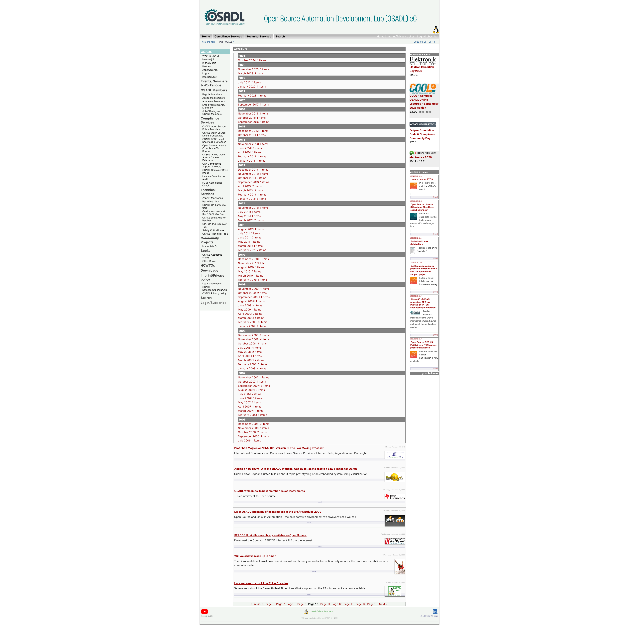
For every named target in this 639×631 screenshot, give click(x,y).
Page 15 (372, 604)
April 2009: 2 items (250, 313)
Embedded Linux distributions (419, 242)
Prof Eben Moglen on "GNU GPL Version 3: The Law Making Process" (278, 448)
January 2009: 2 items (252, 326)
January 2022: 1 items (252, 86)
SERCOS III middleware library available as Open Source (270, 535)
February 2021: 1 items (252, 95)
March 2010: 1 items (250, 275)
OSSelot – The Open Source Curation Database (213, 157)
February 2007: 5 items (252, 415)
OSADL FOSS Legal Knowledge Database (214, 140)
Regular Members (212, 94)
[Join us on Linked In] (435, 614)
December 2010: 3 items (253, 259)
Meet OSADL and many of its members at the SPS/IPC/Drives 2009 (277, 511)
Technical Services (208, 192)
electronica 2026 (421, 157)
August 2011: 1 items (251, 229)
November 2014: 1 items (253, 144)
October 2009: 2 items (252, 293)
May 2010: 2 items (249, 271)
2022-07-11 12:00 (416, 263)
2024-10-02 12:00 (416, 176)
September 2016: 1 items (253, 121)
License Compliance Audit (213, 178)
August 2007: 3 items (251, 390)
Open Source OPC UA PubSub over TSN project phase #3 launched (423, 345)
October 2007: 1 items (252, 381)
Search (206, 298)
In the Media (209, 62)
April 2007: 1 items (249, 406)
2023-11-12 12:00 (416, 201)
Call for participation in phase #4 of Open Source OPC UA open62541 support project (423, 270)
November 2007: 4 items (253, 377)
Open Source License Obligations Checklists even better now (421, 207)
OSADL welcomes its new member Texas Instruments (269, 491)
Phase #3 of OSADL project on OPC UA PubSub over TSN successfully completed (422, 303)
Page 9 (301, 604)
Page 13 (348, 604)
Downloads (209, 270)
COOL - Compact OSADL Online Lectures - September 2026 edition (424, 101)
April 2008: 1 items (250, 356)
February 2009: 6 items (252, 322)
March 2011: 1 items (250, 245)
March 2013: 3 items (251, 190)
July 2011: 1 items (249, 233)
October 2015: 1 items (252, 135)
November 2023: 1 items (253, 69)
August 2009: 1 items (251, 301)
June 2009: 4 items (250, 305)
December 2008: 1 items (253, 335)
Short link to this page (429, 616)
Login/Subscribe (427, 36)
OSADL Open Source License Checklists (213, 134)
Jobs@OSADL (210, 69)
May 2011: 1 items (249, 241)
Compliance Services (210, 120)
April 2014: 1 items (249, 152)
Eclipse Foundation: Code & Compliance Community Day (422, 134)
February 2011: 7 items (252, 250)
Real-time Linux (210, 201)
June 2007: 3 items (250, 398)
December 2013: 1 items (253, 169)
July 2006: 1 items (249, 440)
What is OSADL (210, 55)
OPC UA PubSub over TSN (214, 225)
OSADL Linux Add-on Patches (214, 219)
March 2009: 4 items (251, 317)
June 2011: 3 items (249, 237)
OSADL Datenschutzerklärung (214, 288)
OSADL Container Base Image (215, 171)
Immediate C (209, 246)
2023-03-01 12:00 (416, 238)
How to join (208, 59)
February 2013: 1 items (252, 194)
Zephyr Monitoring (212, 198)
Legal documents (212, 283)
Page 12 (337, 604)
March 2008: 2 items (251, 360)
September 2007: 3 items (254, 385)
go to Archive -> (430, 373)
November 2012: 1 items (253, 207)
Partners (207, 66)
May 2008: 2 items (250, 351)
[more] (435, 197)
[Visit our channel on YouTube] (204, 613)
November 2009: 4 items (253, 288)
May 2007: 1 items (249, 402)
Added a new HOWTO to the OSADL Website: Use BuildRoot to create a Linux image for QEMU (295, 468)
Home (380, 36)
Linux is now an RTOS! (422, 179)
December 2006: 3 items (253, 423)
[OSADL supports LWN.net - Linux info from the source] (319, 613)
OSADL (228, 41)
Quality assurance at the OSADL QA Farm (213, 212)
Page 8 (291, 604)
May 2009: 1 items (249, 309)
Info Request (209, 76)
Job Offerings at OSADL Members (212, 112)
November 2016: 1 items (253, 113)
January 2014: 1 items (251, 160)
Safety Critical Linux (213, 230)
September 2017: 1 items (253, 104)
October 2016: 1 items (252, 117)
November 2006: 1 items (253, 428)
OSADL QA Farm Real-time (214, 206)
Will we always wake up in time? (255, 556)
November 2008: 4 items (253, 339)
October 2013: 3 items (252, 178)
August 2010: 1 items (251, 267)
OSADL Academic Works (212, 256)
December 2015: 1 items (253, 130)
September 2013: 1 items (253, 182)
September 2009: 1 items (254, 297)
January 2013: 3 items (252, 198)
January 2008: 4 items (252, 368)
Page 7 (280, 604)
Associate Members (213, 97)
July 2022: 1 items (249, 82)
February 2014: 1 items (252, 156)
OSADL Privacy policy (214, 293)
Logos (206, 73)
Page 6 (269, 604)
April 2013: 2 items (250, 186)
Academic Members (213, 101)
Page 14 (360, 604)
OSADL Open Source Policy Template (213, 128)
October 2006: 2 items (252, 432)
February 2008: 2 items (252, 364)
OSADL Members (214, 90)
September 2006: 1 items (254, 436)
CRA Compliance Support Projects (211, 165)
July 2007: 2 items (249, 394)
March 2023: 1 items (251, 73)
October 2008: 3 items (252, 343)
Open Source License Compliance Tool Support (214, 148)
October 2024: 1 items (252, 60)
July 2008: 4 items (249, 347)
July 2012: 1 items (249, 211)
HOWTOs (208, 265)
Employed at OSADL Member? (213, 106)
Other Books (209, 261)
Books (206, 251)
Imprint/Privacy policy (401, 36)
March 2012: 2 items (251, 220)
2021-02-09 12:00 (416, 339)
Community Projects (210, 240)
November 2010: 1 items (253, 263)
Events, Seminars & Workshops (214, 83)
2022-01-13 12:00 (416, 296)
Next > (383, 604)
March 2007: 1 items (250, 410)
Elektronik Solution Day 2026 (422, 69)
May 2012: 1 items (249, 216)
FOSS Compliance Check (212, 184)
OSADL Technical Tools (215, 233)
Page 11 (325, 604)
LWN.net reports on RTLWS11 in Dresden (261, 583)
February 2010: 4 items (252, 279)
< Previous (256, 604)
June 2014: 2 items (250, 148)
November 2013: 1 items (253, 173)
